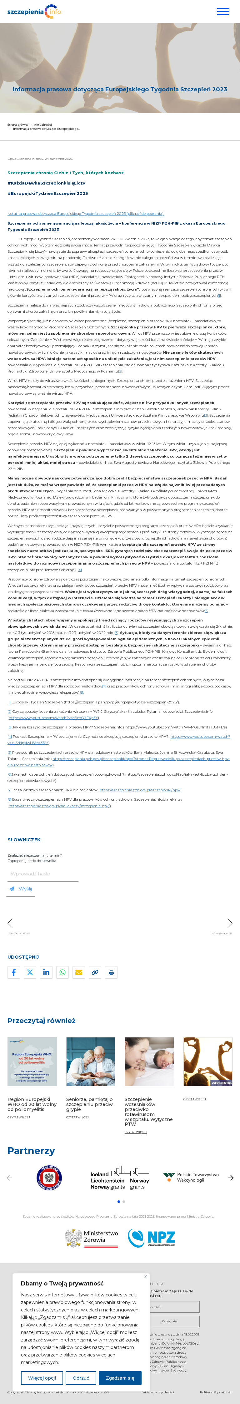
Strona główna (18, 124)
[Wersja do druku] (111, 972)
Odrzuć (81, 1378)
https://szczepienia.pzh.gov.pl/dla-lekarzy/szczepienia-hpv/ (59, 806)
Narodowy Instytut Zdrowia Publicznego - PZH (73, 1392)
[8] (81, 692)
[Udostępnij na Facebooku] (14, 972)
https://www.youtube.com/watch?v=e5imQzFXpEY (53, 718)
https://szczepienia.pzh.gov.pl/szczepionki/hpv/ (140, 790)
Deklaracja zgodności (157, 1392)
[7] (104, 686)
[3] (206, 415)
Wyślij (25, 889)
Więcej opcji (42, 1378)
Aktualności (43, 124)
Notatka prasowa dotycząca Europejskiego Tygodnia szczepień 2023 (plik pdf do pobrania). (86, 213)
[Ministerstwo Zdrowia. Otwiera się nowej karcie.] (91, 1238)
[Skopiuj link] (95, 972)
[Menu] (222, 11)
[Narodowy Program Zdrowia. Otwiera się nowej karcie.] (151, 1238)
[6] (116, 633)
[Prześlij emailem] (78, 972)
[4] (80, 570)
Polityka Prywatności (216, 1392)
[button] (119, 1201)
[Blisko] (145, 1276)
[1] (219, 295)
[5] (206, 611)
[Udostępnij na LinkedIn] (46, 972)
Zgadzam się (120, 1378)
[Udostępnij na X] (30, 972)
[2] (120, 371)
